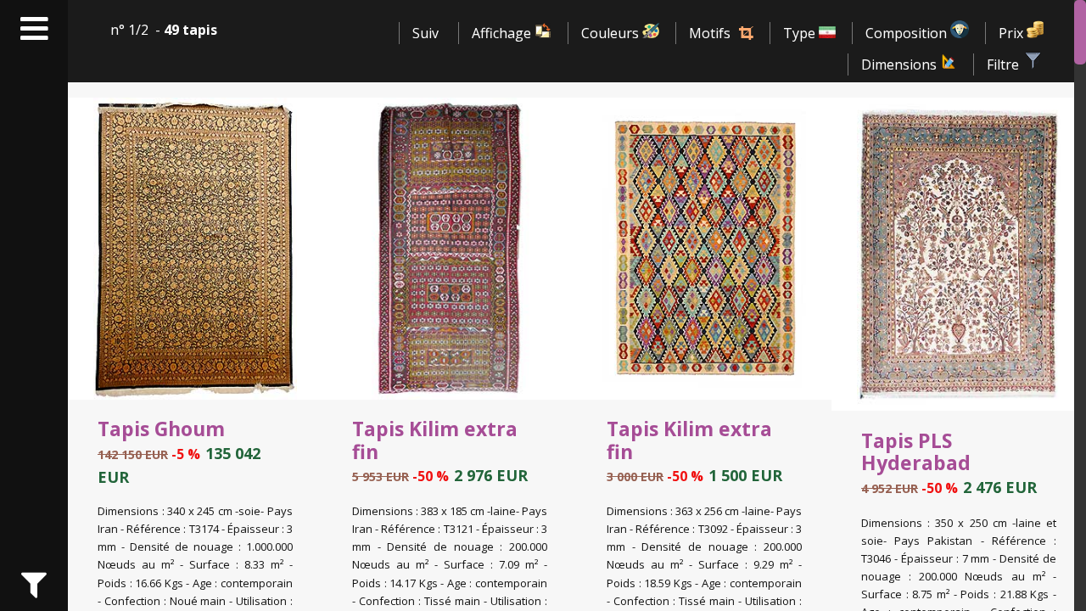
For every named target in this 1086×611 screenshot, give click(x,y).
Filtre (1004, 64)
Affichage (503, 33)
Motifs (710, 33)
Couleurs (611, 33)
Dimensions (900, 64)
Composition (907, 33)
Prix (1013, 33)
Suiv (425, 33)
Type (801, 33)
